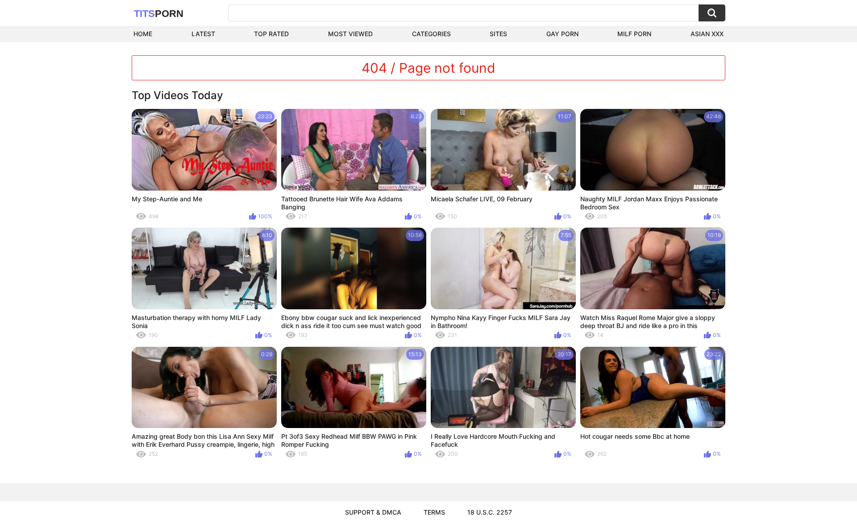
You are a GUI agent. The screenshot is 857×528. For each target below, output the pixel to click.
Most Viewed (350, 33)
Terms (434, 512)
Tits (158, 13)
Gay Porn (562, 33)
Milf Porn (634, 33)
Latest (203, 33)
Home (142, 33)
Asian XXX (707, 33)
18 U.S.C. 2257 (489, 512)
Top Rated (271, 33)
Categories (431, 33)
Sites (498, 33)
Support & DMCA (373, 512)
